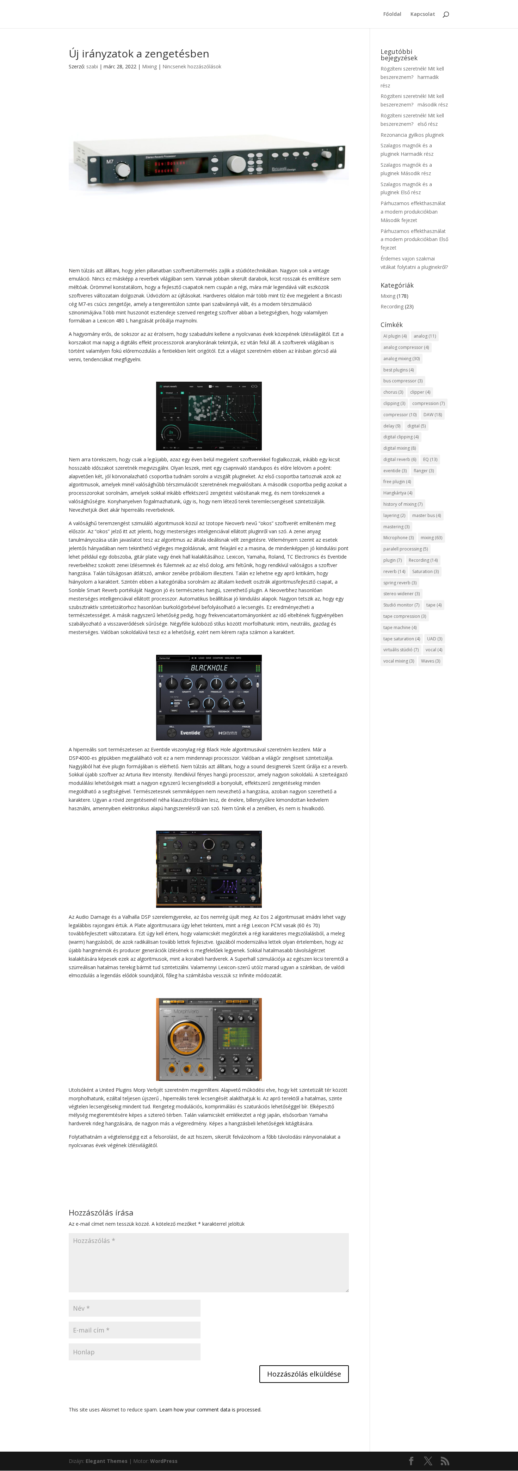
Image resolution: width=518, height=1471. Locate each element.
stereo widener (401, 594)
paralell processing (405, 549)
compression (428, 403)
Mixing (149, 66)
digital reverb (399, 459)
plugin (392, 560)
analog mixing (401, 359)
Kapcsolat (423, 14)
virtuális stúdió (401, 650)
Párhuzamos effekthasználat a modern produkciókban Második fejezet (413, 211)
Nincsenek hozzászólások (191, 66)
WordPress (164, 1461)
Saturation (425, 571)
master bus (426, 515)
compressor (400, 415)
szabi (92, 66)
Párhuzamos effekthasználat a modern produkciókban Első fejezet (414, 239)
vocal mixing (398, 661)
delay (391, 426)
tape (434, 605)
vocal (434, 650)
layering (394, 515)
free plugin (397, 482)
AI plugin (395, 336)
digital (416, 426)
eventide (395, 471)
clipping (394, 403)
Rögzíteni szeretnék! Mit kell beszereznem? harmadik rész (412, 77)
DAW (433, 415)
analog (425, 336)
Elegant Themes (107, 1461)
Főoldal (392, 14)
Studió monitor (401, 605)
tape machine (400, 627)
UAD (434, 639)
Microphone (398, 538)
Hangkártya (397, 493)
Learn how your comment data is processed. (210, 1409)
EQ (430, 459)
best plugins (398, 370)
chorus (393, 392)
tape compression (404, 616)
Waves (430, 661)
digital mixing (399, 448)
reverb (394, 571)
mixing (431, 538)
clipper (420, 392)
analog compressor (406, 347)
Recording (392, 306)
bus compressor (403, 381)
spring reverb (400, 583)
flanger (424, 471)
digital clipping (401, 437)
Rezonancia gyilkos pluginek (412, 134)
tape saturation (401, 639)
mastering (396, 527)
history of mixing (403, 504)
